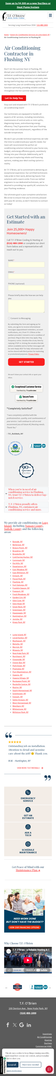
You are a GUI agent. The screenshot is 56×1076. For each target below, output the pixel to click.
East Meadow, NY (20, 569)
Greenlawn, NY (19, 610)
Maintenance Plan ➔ (28, 870)
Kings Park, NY (19, 622)
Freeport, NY (18, 591)
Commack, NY (19, 560)
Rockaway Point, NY (21, 681)
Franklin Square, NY (21, 588)
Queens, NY (17, 675)
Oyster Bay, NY (19, 662)
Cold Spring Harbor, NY (23, 557)
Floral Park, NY (19, 578)
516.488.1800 (42, 25)
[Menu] (50, 15)
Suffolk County (13, 529)
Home (6, 34)
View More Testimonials (28, 768)
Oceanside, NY (19, 659)
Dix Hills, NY (18, 563)
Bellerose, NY (18, 544)
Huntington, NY (19, 616)
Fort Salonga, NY (20, 585)
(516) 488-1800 (28, 1013)
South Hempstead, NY (22, 690)
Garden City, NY (19, 597)
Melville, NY (18, 644)
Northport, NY (19, 656)
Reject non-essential (30, 1064)
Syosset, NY (18, 696)
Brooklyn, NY (18, 551)
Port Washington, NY (22, 672)
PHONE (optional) (16, 283)
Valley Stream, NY (20, 699)
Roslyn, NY (17, 687)
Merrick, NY (17, 647)
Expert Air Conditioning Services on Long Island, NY (30, 34)
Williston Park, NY (20, 712)
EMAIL (11, 272)
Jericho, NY (17, 619)
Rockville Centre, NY (21, 684)
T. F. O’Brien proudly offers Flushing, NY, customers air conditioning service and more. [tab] (25, 507)
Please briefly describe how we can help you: (25, 297)
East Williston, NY (20, 572)
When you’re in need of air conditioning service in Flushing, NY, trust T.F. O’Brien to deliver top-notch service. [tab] (27, 493)
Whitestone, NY (19, 709)
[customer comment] (41, 768)
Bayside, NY (18, 541)
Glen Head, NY (19, 603)
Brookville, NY (19, 554)
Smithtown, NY (19, 693)
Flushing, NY (18, 582)
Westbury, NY (18, 706)
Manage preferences (13, 1070)
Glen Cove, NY (19, 600)
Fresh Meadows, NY (21, 594)
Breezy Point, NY (20, 547)
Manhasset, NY (19, 641)
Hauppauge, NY (19, 613)
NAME (11, 260)
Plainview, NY (18, 668)
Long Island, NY (19, 634)
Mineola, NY (18, 650)
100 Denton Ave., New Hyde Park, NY (28, 1008)
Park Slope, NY (19, 665)
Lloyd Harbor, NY (20, 637)
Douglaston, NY (19, 566)
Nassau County (34, 525)
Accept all (12, 1064)
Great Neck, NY (19, 606)
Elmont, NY (18, 575)
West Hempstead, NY (22, 703)
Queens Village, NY (21, 678)
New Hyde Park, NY (21, 653)
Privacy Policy (33, 354)
